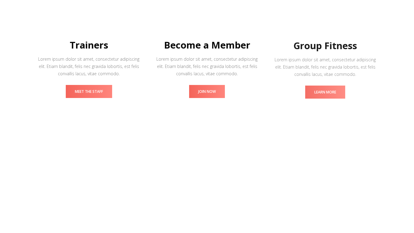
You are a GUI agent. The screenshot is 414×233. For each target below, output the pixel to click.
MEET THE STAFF (89, 91)
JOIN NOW (207, 91)
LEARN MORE (325, 91)
